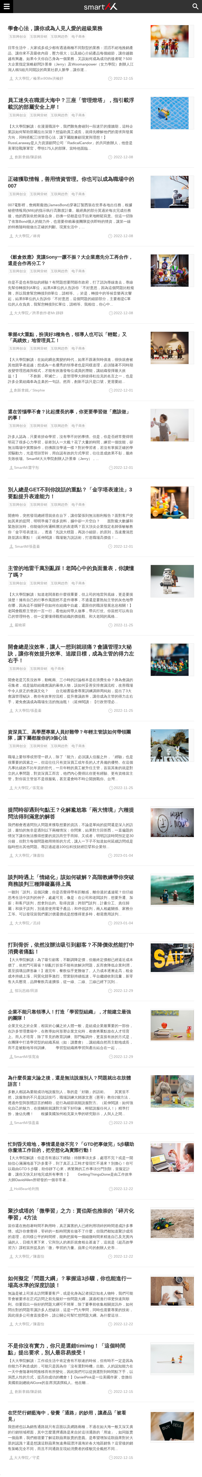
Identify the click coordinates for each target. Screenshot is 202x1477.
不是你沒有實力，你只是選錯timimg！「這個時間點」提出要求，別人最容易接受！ (66, 1349)
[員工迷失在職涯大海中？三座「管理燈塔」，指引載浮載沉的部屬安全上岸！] (172, 113)
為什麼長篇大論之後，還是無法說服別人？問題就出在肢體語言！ (69, 1081)
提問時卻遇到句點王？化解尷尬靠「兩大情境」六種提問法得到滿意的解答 (71, 813)
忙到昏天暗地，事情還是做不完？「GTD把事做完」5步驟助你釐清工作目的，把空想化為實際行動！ (71, 1147)
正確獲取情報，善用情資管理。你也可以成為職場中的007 (71, 182)
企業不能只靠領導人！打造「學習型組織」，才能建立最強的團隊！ (69, 1014)
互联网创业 (17, 37)
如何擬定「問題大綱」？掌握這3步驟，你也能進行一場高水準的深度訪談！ (70, 1281)
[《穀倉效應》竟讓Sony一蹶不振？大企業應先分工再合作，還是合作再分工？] (172, 270)
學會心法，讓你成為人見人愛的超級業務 (55, 28)
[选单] (6, 6)
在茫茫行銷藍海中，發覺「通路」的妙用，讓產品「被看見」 (67, 1415)
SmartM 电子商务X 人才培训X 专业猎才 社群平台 (101, 6)
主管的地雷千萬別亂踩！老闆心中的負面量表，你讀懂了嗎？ (71, 571)
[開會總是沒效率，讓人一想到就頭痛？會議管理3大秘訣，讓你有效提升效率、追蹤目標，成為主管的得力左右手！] (172, 660)
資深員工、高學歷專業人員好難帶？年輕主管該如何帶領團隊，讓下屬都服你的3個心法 (69, 735)
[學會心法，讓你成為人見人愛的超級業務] (172, 41)
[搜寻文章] (195, 6)
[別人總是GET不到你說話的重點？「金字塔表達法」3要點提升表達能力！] (172, 502)
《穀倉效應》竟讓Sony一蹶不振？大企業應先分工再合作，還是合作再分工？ (70, 260)
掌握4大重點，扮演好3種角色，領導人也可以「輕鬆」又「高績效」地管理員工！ (67, 337)
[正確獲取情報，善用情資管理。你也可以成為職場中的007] (172, 192)
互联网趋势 (59, 37)
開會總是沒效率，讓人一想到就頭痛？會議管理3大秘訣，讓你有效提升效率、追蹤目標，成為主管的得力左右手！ (71, 653)
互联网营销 (38, 37)
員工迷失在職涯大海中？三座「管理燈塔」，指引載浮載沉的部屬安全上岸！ (71, 103)
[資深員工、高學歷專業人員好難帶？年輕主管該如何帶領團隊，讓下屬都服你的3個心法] (172, 745)
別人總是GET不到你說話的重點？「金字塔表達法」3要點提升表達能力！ (70, 493)
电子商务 (78, 37)
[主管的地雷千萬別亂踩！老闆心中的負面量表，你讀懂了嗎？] (172, 581)
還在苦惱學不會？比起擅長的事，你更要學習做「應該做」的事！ (69, 414)
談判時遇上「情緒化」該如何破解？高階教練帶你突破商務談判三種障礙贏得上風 (71, 880)
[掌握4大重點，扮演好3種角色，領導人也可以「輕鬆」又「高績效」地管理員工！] (172, 348)
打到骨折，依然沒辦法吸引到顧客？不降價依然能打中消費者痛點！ (71, 948)
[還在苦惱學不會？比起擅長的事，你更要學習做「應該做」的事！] (172, 425)
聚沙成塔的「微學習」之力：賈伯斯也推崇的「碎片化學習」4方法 (71, 1214)
